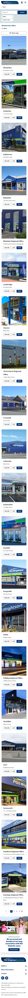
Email (19, 74)
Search (22, 12)
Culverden (7, 461)
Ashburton (7, 155)
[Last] (22, 911)
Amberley (7, 111)
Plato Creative (10, 992)
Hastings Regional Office (13, 895)
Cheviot (6, 328)
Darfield (6, 548)
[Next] (19, 911)
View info (6, 74)
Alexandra (7, 68)
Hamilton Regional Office (13, 852)
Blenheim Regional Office (13, 241)
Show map (15, 33)
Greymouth (8, 808)
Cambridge (7, 285)
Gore (5, 765)
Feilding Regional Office (12, 678)
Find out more (14, 949)
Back (4, 7)
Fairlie (5, 635)
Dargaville (7, 591)
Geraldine (7, 722)
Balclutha (7, 198)
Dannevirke (8, 505)
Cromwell (7, 418)
